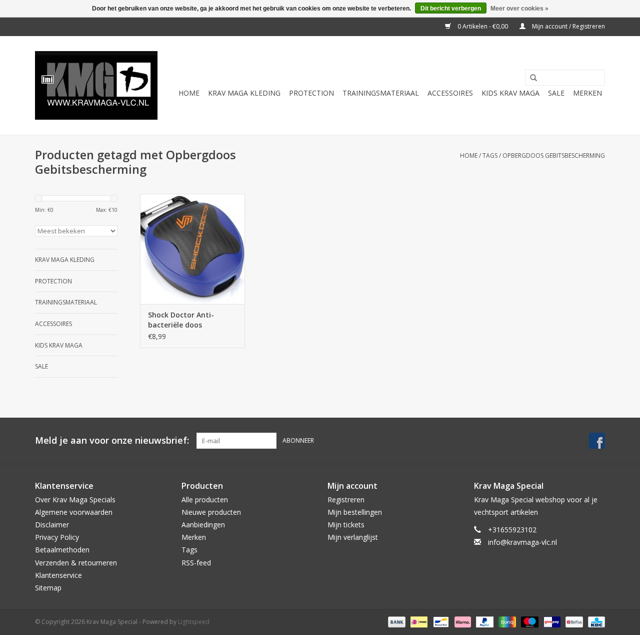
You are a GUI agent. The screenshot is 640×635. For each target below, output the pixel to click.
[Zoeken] (530, 78)
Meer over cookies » (519, 8)
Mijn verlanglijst (353, 537)
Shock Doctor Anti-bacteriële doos (181, 320)
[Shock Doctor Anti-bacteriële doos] (192, 249)
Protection (311, 93)
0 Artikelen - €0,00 (483, 26)
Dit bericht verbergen (450, 8)
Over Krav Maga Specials (75, 499)
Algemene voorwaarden (73, 512)
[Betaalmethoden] (395, 621)
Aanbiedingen (203, 524)
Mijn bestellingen (355, 512)
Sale (556, 93)
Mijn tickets (346, 524)
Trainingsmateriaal (380, 93)
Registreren (346, 499)
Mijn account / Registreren (567, 26)
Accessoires (450, 93)
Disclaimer (52, 524)
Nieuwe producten (211, 512)
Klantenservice (58, 575)
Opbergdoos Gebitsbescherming (553, 155)
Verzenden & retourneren (76, 562)
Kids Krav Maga (511, 93)
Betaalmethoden (62, 549)
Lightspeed (194, 621)
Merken (587, 93)
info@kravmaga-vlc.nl (522, 542)
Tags (490, 155)
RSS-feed (196, 562)
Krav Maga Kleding (244, 93)
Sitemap (48, 587)
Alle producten (205, 499)
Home (189, 93)
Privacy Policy (57, 537)
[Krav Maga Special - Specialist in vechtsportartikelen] (96, 85)
